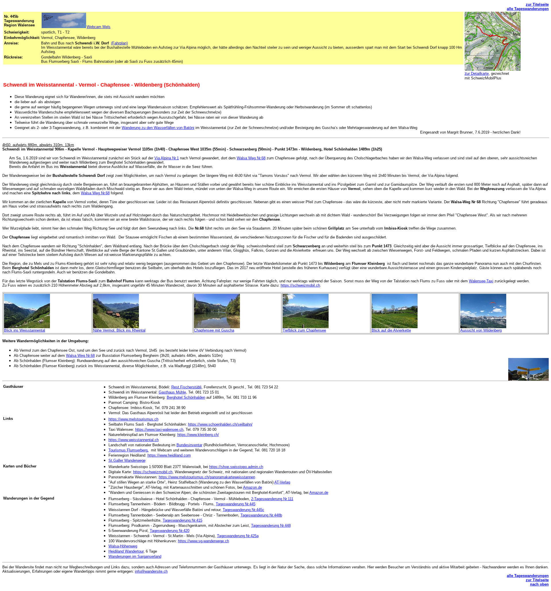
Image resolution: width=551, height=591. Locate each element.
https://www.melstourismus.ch (133, 419)
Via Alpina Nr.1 (166, 158)
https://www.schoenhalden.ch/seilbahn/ (220, 424)
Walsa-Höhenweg (122, 546)
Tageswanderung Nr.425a (238, 536)
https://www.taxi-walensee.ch (159, 429)
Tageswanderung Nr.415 (182, 520)
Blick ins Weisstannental (24, 330)
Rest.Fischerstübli (186, 387)
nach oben (539, 584)
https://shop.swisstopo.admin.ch (236, 467)
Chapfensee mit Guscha (214, 330)
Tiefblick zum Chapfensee (304, 330)
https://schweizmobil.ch (300, 285)
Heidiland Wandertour (125, 551)
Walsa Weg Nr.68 (251, 158)
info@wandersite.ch (151, 571)
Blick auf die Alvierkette (391, 330)
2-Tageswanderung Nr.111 (272, 499)
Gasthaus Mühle (172, 392)
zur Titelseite (537, 4)
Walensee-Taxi (481, 281)
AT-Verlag (282, 482)
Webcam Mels (98, 27)
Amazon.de (252, 487)
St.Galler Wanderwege (126, 460)
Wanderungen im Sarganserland (134, 556)
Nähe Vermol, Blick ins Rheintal (119, 330)
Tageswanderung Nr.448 (271, 525)
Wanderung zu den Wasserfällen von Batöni (158, 128)
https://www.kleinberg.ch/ (198, 435)
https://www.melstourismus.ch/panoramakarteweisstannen (207, 477)
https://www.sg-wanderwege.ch (203, 541)
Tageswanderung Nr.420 (169, 531)
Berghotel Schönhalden (186, 397)
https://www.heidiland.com (169, 455)
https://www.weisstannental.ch (133, 440)
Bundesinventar (189, 445)
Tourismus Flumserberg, (128, 450)
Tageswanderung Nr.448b (261, 515)
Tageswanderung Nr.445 (235, 504)
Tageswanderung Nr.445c (243, 510)
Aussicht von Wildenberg (481, 330)
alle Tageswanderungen (528, 9)
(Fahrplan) (119, 43)
